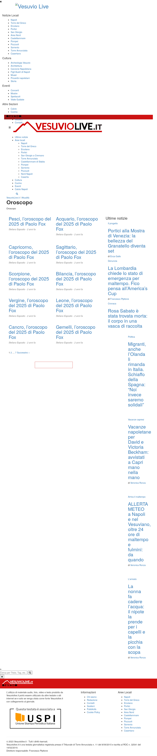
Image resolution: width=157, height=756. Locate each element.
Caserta (25, 176)
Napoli (14, 19)
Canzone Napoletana (21, 68)
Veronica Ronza (138, 482)
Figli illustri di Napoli (20, 71)
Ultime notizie (21, 137)
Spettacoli (15, 96)
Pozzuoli (15, 44)
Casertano (16, 53)
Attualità (25, 197)
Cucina (14, 111)
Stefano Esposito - (18, 229)
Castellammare (18, 38)
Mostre (14, 93)
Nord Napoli (27, 173)
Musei (14, 74)
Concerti (15, 90)
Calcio (14, 108)
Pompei (14, 41)
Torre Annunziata (19, 50)
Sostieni (19, 119)
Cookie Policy (93, 712)
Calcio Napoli (21, 189)
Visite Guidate (17, 99)
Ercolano (15, 25)
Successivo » (23, 352)
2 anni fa (31, 229)
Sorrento (15, 47)
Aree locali (20, 140)
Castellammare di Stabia (33, 161)
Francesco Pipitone (119, 298)
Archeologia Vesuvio (20, 62)
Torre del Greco (18, 22)
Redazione (92, 699)
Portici (14, 28)
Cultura (18, 179)
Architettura (16, 65)
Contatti (18, 122)
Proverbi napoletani (20, 78)
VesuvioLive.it (13, 197)
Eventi (18, 186)
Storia (13, 81)
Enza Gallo (115, 256)
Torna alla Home (53, 364)
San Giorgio (16, 32)
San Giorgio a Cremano (32, 155)
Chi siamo (92, 696)
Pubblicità (91, 709)
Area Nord (16, 35)
